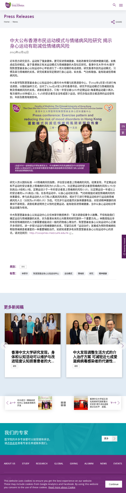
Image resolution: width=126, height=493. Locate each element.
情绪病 (81, 273)
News (15, 22)
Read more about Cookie (61, 487)
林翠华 (25, 273)
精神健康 (103, 273)
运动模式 (68, 273)
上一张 (4, 346)
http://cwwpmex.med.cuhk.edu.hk (49, 233)
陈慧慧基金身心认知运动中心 (46, 273)
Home (7, 22)
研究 (23, 267)
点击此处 (12, 443)
